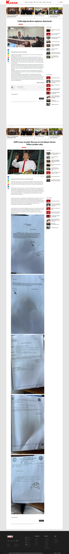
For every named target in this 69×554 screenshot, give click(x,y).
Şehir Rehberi (47, 547)
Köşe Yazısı (27, 2)
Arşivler (28, 542)
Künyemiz (28, 544)
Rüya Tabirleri (56, 541)
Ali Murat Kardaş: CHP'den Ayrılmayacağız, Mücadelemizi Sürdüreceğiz (55, 96)
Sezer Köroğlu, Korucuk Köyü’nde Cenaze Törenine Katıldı (55, 57)
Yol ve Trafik (46, 539)
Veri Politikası (8, 546)
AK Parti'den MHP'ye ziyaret (55, 41)
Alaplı (48, 2)
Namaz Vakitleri (47, 540)
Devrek (37, 2)
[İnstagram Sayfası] (10, 540)
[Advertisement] (53, 67)
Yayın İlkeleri (8, 545)
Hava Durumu (47, 538)
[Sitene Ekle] (18, 540)
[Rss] (15, 540)
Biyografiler (56, 540)
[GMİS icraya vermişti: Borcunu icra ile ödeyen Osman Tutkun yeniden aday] (25, 161)
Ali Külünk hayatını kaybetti (55, 77)
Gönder (41, 98)
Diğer (50, 2)
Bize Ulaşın (28, 546)
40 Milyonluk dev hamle (54, 104)
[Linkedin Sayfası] (13, 540)
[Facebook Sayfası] (7, 540)
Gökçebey (44, 2)
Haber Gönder (16, 546)
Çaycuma (40, 2)
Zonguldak (31, 2)
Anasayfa (8, 5)
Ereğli (34, 2)
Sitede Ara (56, 538)
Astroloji (56, 542)
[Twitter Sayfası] (8, 540)
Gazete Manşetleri (47, 548)
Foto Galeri (28, 537)
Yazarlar (28, 540)
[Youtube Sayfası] (12, 540)
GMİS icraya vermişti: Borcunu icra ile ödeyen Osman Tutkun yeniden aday (55, 81)
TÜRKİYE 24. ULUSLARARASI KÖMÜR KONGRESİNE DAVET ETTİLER (55, 45)
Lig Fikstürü (46, 542)
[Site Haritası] (17, 540)
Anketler (56, 539)
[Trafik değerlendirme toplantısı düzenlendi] (25, 36)
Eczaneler (46, 541)
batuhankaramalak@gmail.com (22, 88)
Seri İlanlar (46, 546)
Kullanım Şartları (16, 544)
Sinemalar (46, 545)
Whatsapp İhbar (16, 545)
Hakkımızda (8, 544)
